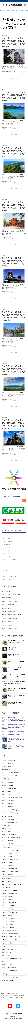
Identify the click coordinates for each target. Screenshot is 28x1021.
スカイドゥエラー (7, 568)
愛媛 (9, 621)
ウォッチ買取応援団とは (12, 993)
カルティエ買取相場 (8, 794)
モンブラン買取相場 (8, 896)
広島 (6, 618)
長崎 (11, 625)
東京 (7, 601)
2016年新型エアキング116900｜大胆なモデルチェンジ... (16, 696)
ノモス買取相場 (7, 847)
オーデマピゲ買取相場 (9, 788)
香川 (6, 621)
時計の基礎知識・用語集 (9, 967)
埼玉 (14, 601)
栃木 (10, 597)
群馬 (12, 597)
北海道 (8, 591)
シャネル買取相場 (7, 816)
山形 (16, 594)
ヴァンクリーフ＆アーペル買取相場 (12, 776)
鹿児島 (13, 628)
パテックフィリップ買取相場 (10, 850)
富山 (6, 608)
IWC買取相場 (6, 769)
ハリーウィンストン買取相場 (10, 859)
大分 (14, 625)
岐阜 (9, 611)
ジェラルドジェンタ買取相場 (10, 810)
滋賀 (6, 614)
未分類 (4, 974)
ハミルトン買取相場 (8, 856)
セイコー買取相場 (7, 828)
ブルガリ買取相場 (7, 878)
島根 (16, 618)
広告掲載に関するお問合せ (19, 995)
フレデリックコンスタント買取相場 (12, 884)
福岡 (6, 625)
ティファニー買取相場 (9, 844)
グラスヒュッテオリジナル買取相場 (12, 797)
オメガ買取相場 (7, 763)
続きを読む (14, 78)
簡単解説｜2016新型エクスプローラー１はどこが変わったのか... (17, 655)
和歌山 (19, 614)
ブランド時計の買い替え (9, 930)
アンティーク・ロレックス (9, 576)
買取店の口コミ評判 (8, 964)
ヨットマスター (7, 565)
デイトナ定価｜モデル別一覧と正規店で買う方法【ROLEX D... (17, 648)
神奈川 (10, 601)
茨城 (7, 597)
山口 (11, 618)
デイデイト (6, 570)
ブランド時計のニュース (9, 939)
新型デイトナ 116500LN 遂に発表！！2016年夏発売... (17, 662)
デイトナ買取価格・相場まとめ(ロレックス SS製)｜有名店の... (16, 641)
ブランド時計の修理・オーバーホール (12, 958)
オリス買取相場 (7, 791)
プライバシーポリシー (6, 995)
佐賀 (9, 625)
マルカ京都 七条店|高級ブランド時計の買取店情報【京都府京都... (16, 682)
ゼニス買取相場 (7, 831)
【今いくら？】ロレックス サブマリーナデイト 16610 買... (16, 675)
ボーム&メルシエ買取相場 (9, 890)
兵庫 (14, 614)
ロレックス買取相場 (8, 760)
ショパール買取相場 (8, 819)
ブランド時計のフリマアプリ (10, 933)
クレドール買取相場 (8, 803)
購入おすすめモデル (8, 949)
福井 (11, 608)
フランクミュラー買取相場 (10, 871)
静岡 (6, 611)
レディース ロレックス (8, 579)
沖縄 (16, 628)
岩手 (9, 594)
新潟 (12, 604)
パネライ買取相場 (7, 853)
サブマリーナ (6, 538)
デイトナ (5, 535)
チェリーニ (6, 573)
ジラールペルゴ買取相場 (9, 822)
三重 (14, 611)
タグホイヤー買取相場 (9, 834)
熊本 (7, 628)
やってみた (5, 961)
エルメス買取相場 (7, 785)
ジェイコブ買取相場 (8, 806)
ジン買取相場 (6, 825)
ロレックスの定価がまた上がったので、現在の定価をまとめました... (16, 703)
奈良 (16, 614)
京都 (9, 614)
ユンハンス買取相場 (8, 899)
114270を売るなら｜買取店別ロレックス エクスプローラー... (17, 668)
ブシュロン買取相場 (8, 865)
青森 (6, 594)
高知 (14, 621)
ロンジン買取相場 (7, 915)
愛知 (11, 611)
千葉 (16, 601)
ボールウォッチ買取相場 (9, 893)
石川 (9, 608)
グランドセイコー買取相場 (10, 800)
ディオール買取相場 (8, 840)
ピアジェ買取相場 (7, 862)
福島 (19, 594)
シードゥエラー (7, 547)
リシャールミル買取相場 (9, 905)
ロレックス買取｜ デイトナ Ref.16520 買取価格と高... (17, 689)
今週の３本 (6, 955)
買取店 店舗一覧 (7, 980)
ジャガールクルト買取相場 (10, 813)
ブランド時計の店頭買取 (8, 918)
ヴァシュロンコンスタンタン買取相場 (12, 772)
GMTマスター (6, 544)
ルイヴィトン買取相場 (9, 909)
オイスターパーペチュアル (9, 559)
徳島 (11, 621)
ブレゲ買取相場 (7, 881)
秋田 (14, 594)
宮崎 (10, 628)
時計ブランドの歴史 (8, 943)
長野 (10, 604)
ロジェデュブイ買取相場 (9, 912)
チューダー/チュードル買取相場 (11, 837)
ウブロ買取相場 (7, 766)
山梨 (7, 604)
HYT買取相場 (6, 779)
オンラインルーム (19, 997)
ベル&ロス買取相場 (8, 887)
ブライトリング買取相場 (9, 868)
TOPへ (2, 993)
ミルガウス (6, 553)
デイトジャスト (7, 556)
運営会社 (11, 997)
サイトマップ (4, 997)
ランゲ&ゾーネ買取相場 (9, 902)
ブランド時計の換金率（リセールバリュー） (13, 936)
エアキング (6, 562)
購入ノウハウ (6, 952)
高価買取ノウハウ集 (8, 946)
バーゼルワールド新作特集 (9, 970)
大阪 (11, 614)
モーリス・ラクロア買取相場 (10, 977)
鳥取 (14, 618)
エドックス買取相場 (8, 782)
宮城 (11, 594)
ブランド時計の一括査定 (8, 927)
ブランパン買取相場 (8, 875)
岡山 (9, 618)
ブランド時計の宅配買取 (8, 924)
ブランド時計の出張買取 (8, 921)
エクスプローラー (7, 541)
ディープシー (6, 550)
